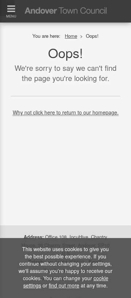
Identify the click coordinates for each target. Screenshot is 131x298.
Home (71, 35)
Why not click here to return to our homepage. (66, 112)
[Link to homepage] (65, 3)
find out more (64, 285)
